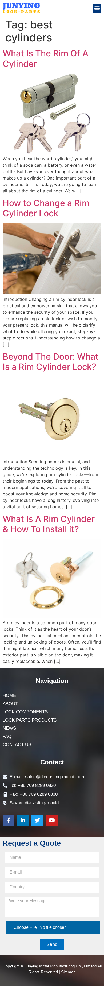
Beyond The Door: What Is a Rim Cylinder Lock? (50, 361)
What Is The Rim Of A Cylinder (45, 58)
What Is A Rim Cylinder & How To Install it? (49, 524)
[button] (97, 8)
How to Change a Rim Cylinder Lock (46, 208)
